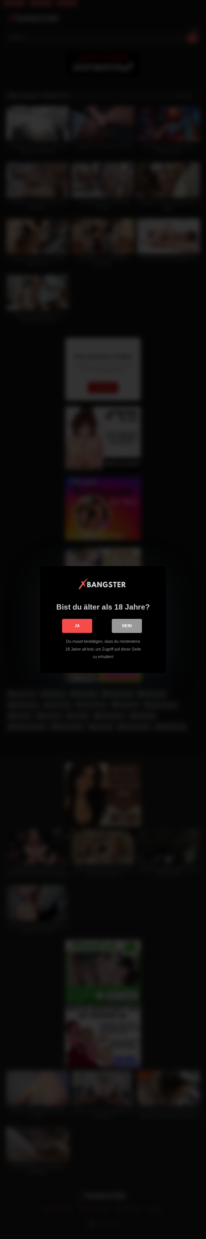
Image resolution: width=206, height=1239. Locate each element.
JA (77, 626)
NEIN (127, 626)
